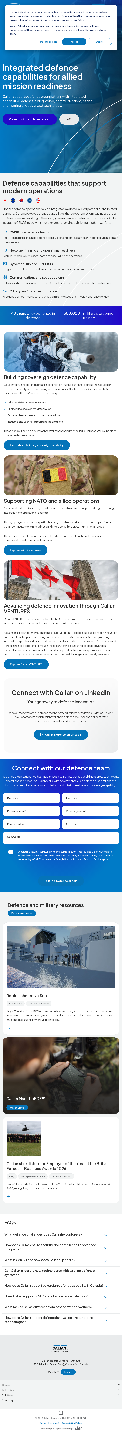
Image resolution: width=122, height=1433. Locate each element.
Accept (74, 41)
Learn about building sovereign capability (37, 445)
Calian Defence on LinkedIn (63, 734)
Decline (100, 41)
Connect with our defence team (29, 119)
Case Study (15, 1003)
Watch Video (17, 1107)
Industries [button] (8, 1389)
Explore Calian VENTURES (26, 664)
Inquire (68, 1371)
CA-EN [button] (52, 1372)
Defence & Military (39, 1003)
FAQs (69, 119)
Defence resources (21, 913)
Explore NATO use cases (25, 550)
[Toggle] (117, 7)
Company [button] (8, 1400)
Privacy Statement (49, 1423)
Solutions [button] (7, 1395)
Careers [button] (6, 1384)
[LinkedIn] (61, 1413)
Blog (11, 1176)
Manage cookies (48, 41)
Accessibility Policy (72, 1423)
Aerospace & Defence (33, 1176)
